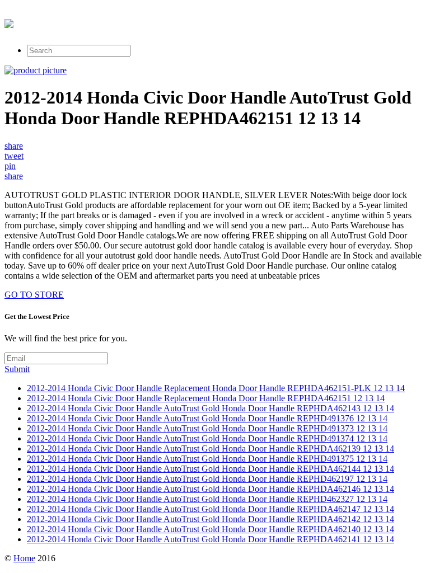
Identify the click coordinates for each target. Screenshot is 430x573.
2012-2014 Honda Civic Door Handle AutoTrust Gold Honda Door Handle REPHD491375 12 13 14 (207, 458)
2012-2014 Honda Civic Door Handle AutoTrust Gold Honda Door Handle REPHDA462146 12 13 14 (210, 489)
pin (10, 166)
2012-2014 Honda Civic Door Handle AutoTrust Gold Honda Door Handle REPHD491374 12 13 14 (207, 438)
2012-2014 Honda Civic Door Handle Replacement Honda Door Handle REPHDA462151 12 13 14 (206, 398)
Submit (17, 369)
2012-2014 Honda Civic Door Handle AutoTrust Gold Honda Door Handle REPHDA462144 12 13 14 (210, 468)
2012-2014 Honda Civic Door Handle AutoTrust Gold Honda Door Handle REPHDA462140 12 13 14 (210, 529)
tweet (14, 156)
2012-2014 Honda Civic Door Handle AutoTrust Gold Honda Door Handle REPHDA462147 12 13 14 (210, 509)
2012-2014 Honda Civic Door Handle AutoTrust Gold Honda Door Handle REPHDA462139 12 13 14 (210, 448)
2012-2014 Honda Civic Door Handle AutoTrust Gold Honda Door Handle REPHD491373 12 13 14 (207, 428)
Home (24, 558)
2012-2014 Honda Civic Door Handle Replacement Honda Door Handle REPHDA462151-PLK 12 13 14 (216, 388)
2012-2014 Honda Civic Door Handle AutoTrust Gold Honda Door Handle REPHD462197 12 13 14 (207, 478)
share (13, 146)
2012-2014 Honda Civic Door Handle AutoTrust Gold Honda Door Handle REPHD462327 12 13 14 (207, 499)
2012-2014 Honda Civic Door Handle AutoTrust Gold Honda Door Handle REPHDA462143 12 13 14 (210, 408)
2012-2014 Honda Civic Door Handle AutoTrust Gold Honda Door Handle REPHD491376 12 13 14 (207, 418)
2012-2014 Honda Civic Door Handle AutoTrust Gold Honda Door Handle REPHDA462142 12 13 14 (210, 519)
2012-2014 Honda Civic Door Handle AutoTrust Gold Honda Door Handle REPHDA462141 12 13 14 (210, 539)
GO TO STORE (34, 294)
